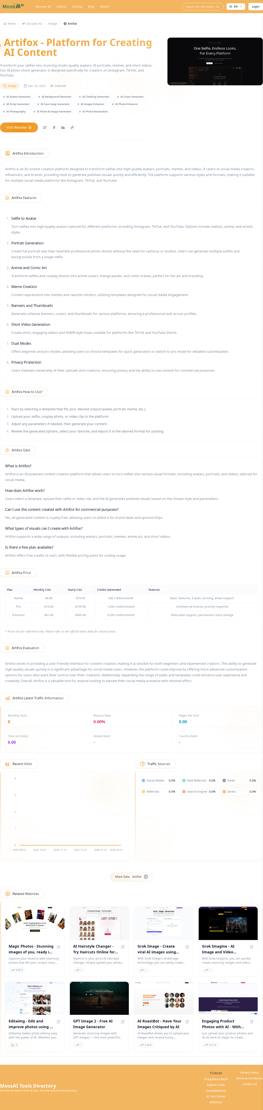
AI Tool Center (216, 1096)
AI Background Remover (56, 96)
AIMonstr (216, 1102)
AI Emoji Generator (18, 104)
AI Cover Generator (132, 96)
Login (256, 6)
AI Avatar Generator (18, 96)
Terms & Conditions (249, 1078)
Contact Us (249, 1084)
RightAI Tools (216, 1085)
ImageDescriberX (216, 1079)
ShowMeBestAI (216, 1091)
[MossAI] (12, 7)
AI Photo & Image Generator (54, 111)
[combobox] (236, 6)
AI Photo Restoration (95, 111)
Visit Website (17, 127)
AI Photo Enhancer (126, 104)
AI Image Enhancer (92, 104)
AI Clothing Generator (95, 96)
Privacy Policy (249, 1072)
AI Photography (16, 111)
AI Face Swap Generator (55, 104)
